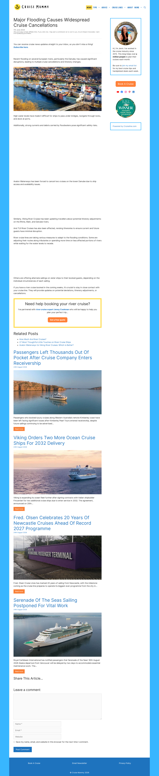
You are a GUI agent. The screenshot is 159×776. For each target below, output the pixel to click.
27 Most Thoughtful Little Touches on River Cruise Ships (45, 342)
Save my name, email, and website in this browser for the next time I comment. (52, 742)
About (130, 7)
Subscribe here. (21, 47)
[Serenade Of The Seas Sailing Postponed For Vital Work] (58, 655)
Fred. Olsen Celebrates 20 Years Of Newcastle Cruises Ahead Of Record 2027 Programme (52, 523)
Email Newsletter (79, 763)
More (136, 7)
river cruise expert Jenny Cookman (53, 309)
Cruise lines (117, 7)
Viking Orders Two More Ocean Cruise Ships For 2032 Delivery (54, 440)
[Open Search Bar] (145, 7)
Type (95, 7)
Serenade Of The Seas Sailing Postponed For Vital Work (45, 602)
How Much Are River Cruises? (32, 339)
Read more (19, 429)
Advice (104, 7)
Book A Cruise (34, 763)
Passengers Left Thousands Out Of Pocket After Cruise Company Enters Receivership (53, 357)
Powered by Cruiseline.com (125, 126)
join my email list (129, 65)
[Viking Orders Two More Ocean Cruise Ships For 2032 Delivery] (58, 493)
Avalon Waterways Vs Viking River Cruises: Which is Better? (46, 345)
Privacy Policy (125, 763)
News (89, 7)
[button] (57, 319)
